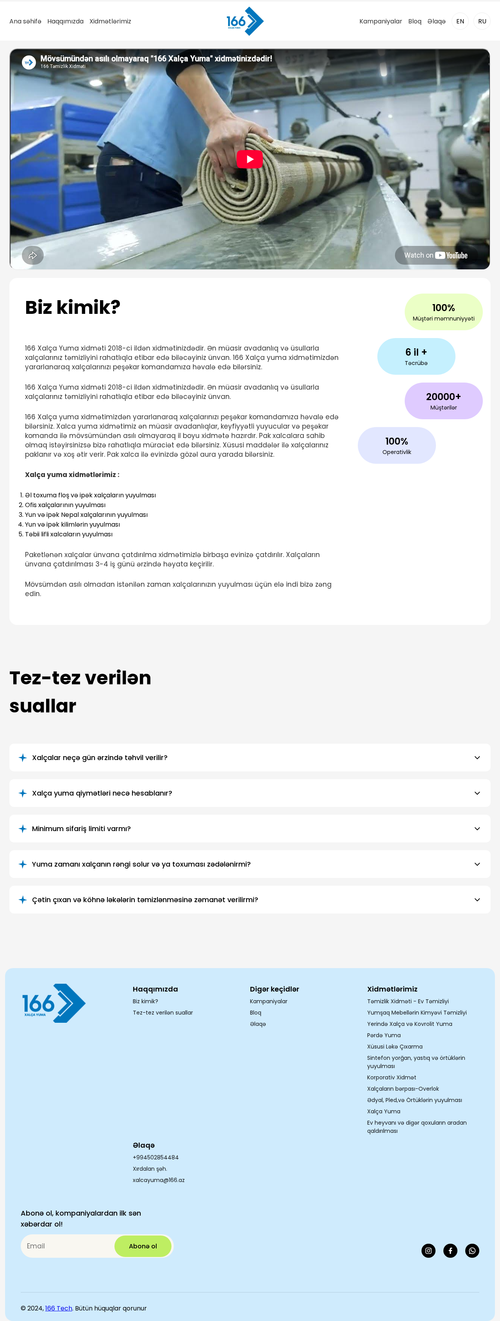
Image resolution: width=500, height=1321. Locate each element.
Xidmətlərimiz (110, 21)
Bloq (414, 21)
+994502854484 (156, 1157)
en (460, 21)
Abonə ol (143, 1246)
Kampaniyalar (380, 21)
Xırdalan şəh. (150, 1169)
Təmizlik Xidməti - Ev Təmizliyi (408, 1001)
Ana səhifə (25, 21)
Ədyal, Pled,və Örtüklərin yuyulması (414, 1100)
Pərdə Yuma (384, 1035)
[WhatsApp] (472, 1251)
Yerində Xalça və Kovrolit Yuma (409, 1024)
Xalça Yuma (383, 1111)
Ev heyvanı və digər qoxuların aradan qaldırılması (417, 1127)
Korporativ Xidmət (391, 1077)
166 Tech (58, 1308)
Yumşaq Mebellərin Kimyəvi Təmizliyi (417, 1013)
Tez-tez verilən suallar (163, 1013)
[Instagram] (428, 1251)
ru (482, 21)
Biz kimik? (145, 1001)
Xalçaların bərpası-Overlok (403, 1089)
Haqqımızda (65, 21)
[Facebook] (450, 1251)
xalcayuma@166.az (159, 1180)
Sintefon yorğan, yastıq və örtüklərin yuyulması (416, 1062)
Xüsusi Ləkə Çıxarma (395, 1046)
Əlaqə (436, 21)
